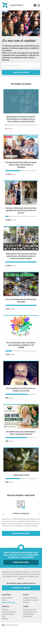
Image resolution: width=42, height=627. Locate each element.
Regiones (5, 619)
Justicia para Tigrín (21, 475)
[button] (35, 5)
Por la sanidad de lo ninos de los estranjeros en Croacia (21, 389)
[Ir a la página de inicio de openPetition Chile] (13, 5)
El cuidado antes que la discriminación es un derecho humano (21, 432)
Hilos (3, 616)
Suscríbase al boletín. (21, 588)
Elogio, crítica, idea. (9, 602)
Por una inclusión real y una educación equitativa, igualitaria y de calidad (21, 345)
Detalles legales (28, 614)
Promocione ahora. (21, 562)
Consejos (5, 610)
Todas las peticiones (9, 612)
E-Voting (26, 602)
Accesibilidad (27, 616)
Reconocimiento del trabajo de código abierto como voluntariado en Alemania (21, 164)
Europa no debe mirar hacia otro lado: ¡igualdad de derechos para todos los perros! (21, 210)
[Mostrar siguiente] (38, 514)
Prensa (4, 600)
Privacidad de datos (30, 612)
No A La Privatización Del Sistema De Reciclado (21, 300)
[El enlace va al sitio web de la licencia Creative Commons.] (3, 625)
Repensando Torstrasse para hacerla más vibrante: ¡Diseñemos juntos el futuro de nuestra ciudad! (21, 256)
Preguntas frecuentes (30, 598)
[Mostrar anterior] (3, 514)
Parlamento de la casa (30, 600)
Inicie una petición (21, 72)
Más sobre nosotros (21, 533)
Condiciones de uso (29, 610)
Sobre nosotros (7, 598)
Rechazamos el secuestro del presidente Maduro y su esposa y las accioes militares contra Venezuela (21, 119)
